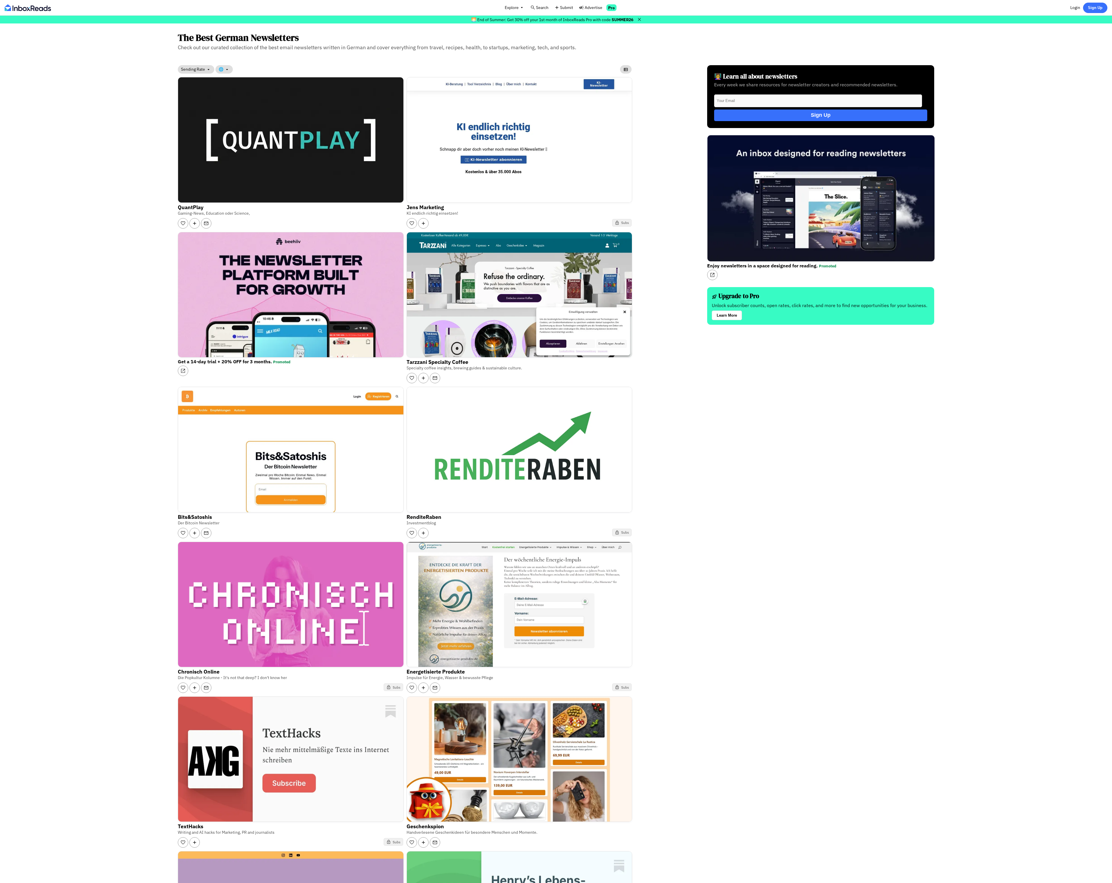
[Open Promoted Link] (183, 371)
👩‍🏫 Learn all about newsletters (755, 76)
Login (1075, 7)
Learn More (727, 315)
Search (542, 7)
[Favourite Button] (183, 223)
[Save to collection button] (194, 223)
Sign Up (1095, 8)
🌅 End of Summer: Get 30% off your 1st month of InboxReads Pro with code (552, 19)
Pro (611, 7)
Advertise (593, 7)
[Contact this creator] (206, 223)
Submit (566, 7)
